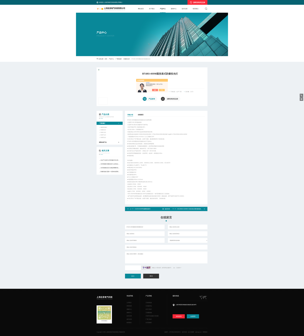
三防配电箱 (149, 312)
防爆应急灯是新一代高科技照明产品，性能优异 (110, 171)
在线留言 (141, 114)
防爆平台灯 (103, 135)
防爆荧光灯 (103, 137)
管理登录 (205, 332)
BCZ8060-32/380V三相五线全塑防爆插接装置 (190, 209)
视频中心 (129, 309)
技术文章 (184, 9)
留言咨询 (129, 319)
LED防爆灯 (149, 322)
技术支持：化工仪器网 (188, 332)
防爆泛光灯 (103, 132)
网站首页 (141, 9)
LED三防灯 (149, 309)
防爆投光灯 (127, 59)
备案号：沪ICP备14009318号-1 (173, 332)
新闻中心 (174, 9)
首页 (106, 59)
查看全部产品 (103, 142)
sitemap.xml (198, 332)
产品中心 (163, 9)
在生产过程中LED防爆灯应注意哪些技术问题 (110, 160)
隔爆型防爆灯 (104, 127)
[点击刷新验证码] (146, 267)
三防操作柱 (149, 306)
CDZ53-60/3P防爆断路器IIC (143, 209)
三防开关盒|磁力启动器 (152, 316)
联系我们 (195, 9)
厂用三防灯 (149, 319)
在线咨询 (179, 316)
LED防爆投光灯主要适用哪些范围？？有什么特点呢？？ (110, 167)
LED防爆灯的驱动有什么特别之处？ (110, 164)
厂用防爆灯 (119, 59)
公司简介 (129, 302)
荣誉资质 (129, 306)
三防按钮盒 (149, 302)
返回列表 (167, 209)
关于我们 (152, 9)
